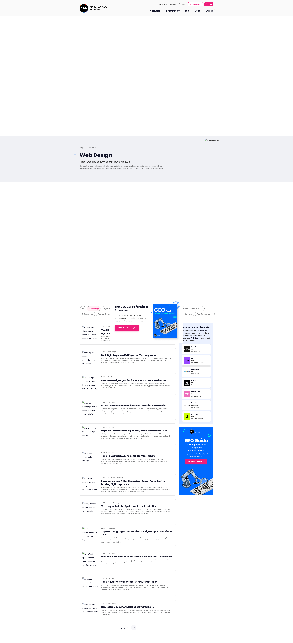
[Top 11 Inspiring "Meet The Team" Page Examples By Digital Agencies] (90, 334)
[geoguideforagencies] (146, 321)
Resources (172, 10)
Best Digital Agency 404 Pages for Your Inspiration (129, 355)
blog (103, 327)
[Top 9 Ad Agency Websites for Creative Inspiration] (90, 585)
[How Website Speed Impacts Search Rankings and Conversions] (90, 560)
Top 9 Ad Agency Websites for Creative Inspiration (129, 581)
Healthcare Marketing (115, 478)
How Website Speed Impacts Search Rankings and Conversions (136, 556)
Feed (186, 10)
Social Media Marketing (193, 308)
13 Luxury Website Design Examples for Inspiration (129, 506)
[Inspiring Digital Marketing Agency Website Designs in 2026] (90, 434)
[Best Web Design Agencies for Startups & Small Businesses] (90, 384)
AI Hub (209, 10)
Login (183, 4)
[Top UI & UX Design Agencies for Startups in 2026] (90, 460)
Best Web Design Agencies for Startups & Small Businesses (133, 380)
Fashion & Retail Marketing (109, 314)
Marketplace (197, 4)
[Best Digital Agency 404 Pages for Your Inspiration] (90, 359)
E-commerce (87, 314)
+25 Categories (203, 314)
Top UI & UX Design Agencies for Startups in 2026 (128, 455)
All (83, 308)
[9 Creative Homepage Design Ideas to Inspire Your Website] (90, 409)
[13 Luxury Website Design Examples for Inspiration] (90, 510)
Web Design (94, 308)
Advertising (163, 4)
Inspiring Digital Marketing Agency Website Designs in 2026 (134, 430)
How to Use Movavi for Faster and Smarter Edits (127, 607)
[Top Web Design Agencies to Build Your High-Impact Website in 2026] (90, 535)
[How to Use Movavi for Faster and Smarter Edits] (90, 611)
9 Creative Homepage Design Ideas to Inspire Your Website (133, 405)
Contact (173, 4)
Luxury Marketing (113, 503)
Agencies (155, 10)
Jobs (197, 10)
